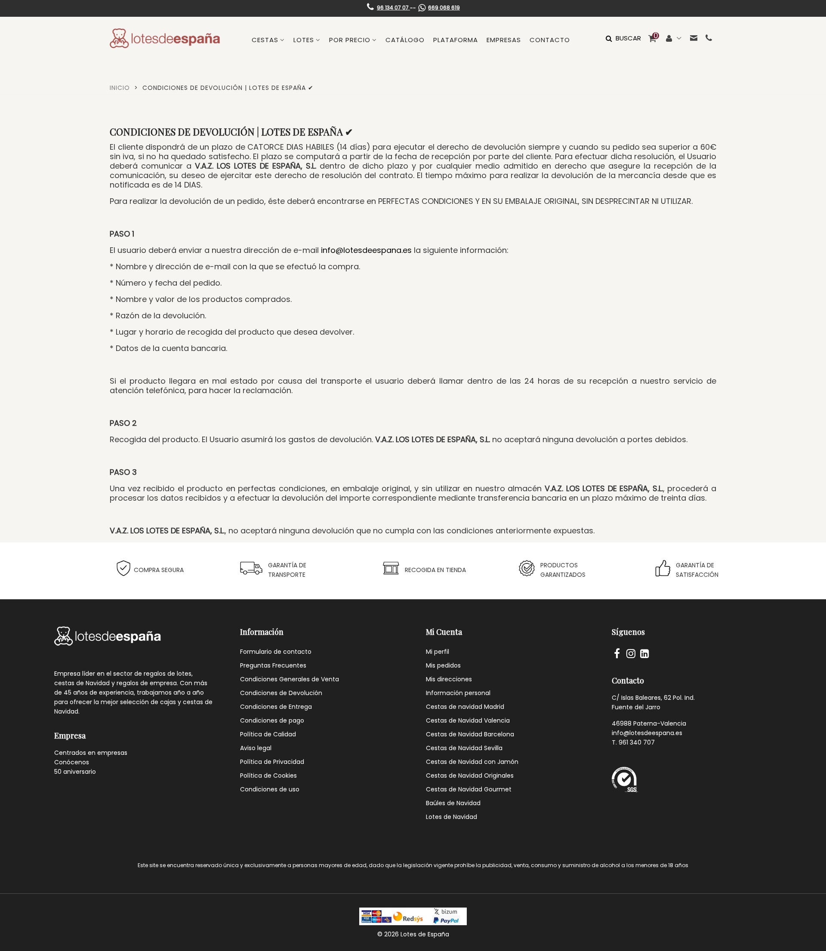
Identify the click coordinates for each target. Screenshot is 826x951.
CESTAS (265, 39)
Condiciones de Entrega (276, 706)
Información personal (458, 693)
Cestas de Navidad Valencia (468, 720)
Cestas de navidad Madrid (465, 706)
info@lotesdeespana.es (366, 250)
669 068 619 (444, 7)
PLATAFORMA (455, 39)
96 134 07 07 (393, 7)
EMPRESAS (504, 39)
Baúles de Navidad (453, 803)
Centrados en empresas (90, 752)
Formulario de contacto (275, 651)
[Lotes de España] (165, 38)
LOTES (303, 39)
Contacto (550, 39)
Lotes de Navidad (451, 817)
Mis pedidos (443, 665)
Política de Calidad (268, 734)
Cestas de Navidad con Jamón (472, 761)
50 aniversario (75, 771)
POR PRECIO (349, 39)
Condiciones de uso (269, 789)
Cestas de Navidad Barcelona (470, 734)
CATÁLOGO (405, 39)
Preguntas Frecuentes (273, 665)
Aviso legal (255, 748)
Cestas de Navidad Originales (470, 775)
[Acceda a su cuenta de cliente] (674, 38)
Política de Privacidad (272, 761)
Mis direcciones (449, 679)
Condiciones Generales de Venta (289, 679)
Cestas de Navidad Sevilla (464, 748)
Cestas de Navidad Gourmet (469, 789)
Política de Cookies (268, 775)
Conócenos (71, 762)
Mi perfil (437, 651)
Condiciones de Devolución (281, 693)
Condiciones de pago (272, 720)
